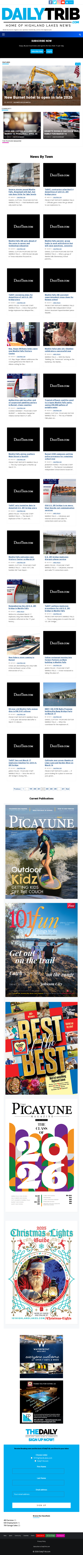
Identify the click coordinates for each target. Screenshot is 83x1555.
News (5, 1535)
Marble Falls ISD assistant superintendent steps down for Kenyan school (59, 297)
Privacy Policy (41, 1541)
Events (32, 1535)
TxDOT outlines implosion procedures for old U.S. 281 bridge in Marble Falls (57, 608)
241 (63, 789)
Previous (17, 789)
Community (6, 109)
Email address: (41, 1489)
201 (39, 789)
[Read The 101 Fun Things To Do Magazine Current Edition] (41, 950)
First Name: (41, 1466)
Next (67, 789)
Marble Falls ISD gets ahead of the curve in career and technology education (23, 243)
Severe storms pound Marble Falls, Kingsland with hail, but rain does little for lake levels (22, 191)
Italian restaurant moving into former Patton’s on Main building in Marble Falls (58, 659)
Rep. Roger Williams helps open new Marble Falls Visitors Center (23, 351)
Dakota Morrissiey (18, 137)
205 (55, 789)
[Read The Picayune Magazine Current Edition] (41, 852)
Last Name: (41, 1478)
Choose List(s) (41, 1455)
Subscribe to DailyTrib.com (41, 1546)
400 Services (9, 1520)
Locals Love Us (40, 1535)
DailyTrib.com (21, 197)
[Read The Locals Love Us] (41, 1048)
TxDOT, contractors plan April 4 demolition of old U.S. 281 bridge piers (59, 191)
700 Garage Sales (11, 1525)
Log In (49, 51)
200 (35, 789)
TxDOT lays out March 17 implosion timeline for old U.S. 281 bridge (23, 762)
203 (47, 789)
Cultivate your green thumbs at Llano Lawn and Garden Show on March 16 (59, 762)
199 (30, 789)
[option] (41, 86)
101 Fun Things (50, 1535)
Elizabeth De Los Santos (22, 102)
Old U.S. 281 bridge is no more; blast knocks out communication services (59, 507)
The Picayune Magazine (11, 141)
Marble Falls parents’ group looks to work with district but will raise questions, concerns (59, 243)
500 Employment (10, 1523)
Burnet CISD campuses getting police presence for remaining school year (59, 456)
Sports (10, 1535)
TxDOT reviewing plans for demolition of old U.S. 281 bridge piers (21, 297)
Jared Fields (56, 303)
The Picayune (60, 1535)
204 (51, 789)
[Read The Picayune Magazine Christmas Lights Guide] (41, 1272)
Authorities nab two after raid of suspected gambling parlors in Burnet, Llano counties (23, 402)
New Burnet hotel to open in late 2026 (38, 97)
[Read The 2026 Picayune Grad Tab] (41, 1155)
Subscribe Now (37, 51)
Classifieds (25, 1535)
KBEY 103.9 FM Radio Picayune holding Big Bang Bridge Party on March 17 (58, 711)
